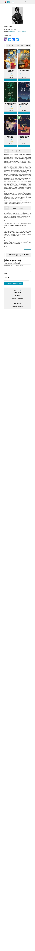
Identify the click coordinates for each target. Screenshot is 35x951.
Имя (6, 273)
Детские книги (17, 292)
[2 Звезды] (5, 37)
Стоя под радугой (23, 70)
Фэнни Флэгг (11, 74)
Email (6, 278)
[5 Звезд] (9, 37)
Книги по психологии (17, 306)
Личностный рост (17, 301)
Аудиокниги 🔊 (17, 290)
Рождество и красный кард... (24, 104)
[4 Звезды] (7, 37)
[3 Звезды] (6, 37)
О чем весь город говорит (10, 104)
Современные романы (17, 298)
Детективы (17, 295)
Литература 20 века (13, 31)
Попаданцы (17, 303)
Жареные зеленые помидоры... (10, 71)
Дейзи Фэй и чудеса (10, 137)
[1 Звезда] (4, 37)
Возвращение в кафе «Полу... (24, 137)
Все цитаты (27, 249)
